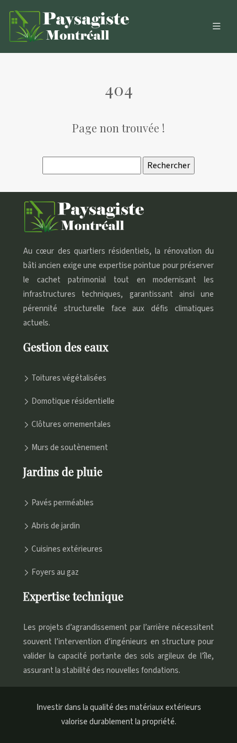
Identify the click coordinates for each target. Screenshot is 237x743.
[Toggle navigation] (216, 26)
